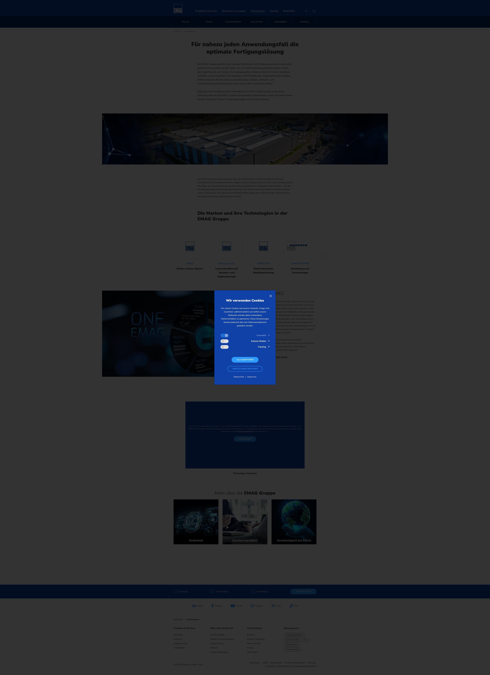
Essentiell (261, 335)
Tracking (262, 346)
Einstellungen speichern (245, 369)
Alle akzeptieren (245, 359)
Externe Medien (258, 341)
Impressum (251, 377)
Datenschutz (239, 377)
